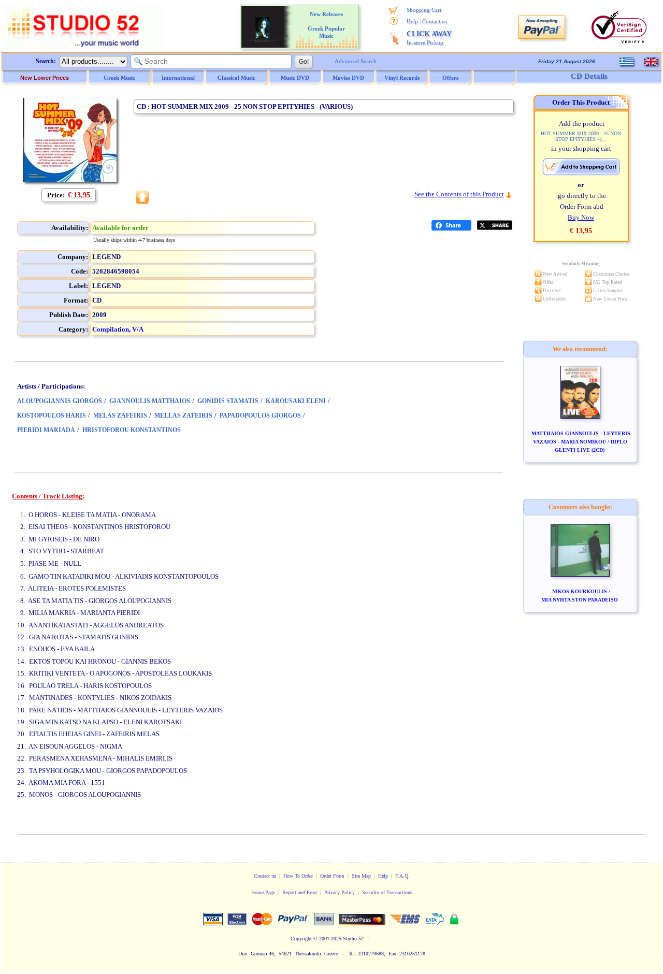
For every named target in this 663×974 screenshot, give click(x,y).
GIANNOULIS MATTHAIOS (149, 401)
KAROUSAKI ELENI (296, 401)
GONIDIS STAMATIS (227, 401)
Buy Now (581, 217)
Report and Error (299, 892)
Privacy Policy (339, 892)
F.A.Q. (402, 876)
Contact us (434, 21)
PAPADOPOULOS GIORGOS (260, 415)
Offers (450, 78)
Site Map (361, 876)
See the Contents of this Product (459, 194)
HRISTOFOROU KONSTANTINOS (131, 430)
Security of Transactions (387, 892)
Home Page (263, 892)
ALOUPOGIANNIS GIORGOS (59, 401)
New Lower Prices (44, 78)
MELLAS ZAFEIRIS (183, 415)
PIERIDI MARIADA (46, 430)
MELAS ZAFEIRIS (120, 415)
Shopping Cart (424, 10)
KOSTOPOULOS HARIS (51, 415)
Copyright (301, 938)
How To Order (298, 876)
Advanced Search (356, 61)
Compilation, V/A (117, 329)
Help (412, 21)
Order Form (332, 876)
